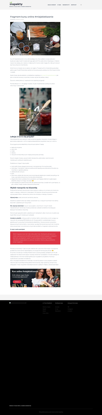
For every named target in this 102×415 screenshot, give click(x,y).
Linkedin (70, 311)
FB (68, 307)
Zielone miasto (46, 307)
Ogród (44, 309)
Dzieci (44, 311)
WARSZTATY (66, 4)
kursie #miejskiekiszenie (49, 75)
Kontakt (57, 307)
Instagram (70, 309)
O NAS (59, 4)
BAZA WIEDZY (52, 4)
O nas (56, 309)
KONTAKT (74, 4)
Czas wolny (45, 313)
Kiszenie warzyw (20, 19)
